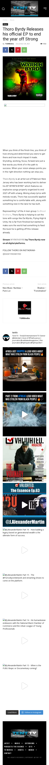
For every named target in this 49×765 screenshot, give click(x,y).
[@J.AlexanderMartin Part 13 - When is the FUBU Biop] (24, 686)
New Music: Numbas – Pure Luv (13, 289)
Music (12, 20)
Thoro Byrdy (9, 179)
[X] (11, 50)
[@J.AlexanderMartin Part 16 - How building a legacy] (24, 550)
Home (5, 20)
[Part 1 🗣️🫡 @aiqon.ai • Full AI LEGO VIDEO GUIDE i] (24, 369)
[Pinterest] (18, 50)
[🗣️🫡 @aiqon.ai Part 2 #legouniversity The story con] (24, 414)
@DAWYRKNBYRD (12, 254)
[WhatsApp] (24, 50)
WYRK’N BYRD (17, 239)
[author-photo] (24, 314)
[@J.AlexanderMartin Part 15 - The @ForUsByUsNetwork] (24, 595)
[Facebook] (5, 50)
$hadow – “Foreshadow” (40, 289)
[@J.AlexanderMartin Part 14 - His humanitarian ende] (24, 641)
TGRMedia (9, 44)
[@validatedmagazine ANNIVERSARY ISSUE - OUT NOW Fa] (24, 460)
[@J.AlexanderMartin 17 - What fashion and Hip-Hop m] (24, 505)
